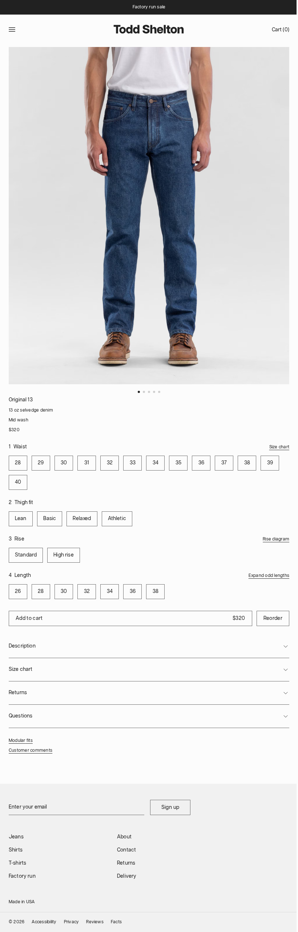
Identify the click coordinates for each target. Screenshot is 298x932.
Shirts (16, 850)
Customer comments (30, 750)
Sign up (170, 807)
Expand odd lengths (269, 575)
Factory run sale (149, 7)
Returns (126, 863)
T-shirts (17, 863)
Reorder (272, 618)
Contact (126, 850)
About (124, 836)
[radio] (18, 463)
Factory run (22, 876)
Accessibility (44, 922)
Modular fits (21, 740)
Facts (116, 922)
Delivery (126, 876)
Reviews (95, 922)
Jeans (16, 836)
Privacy (71, 922)
